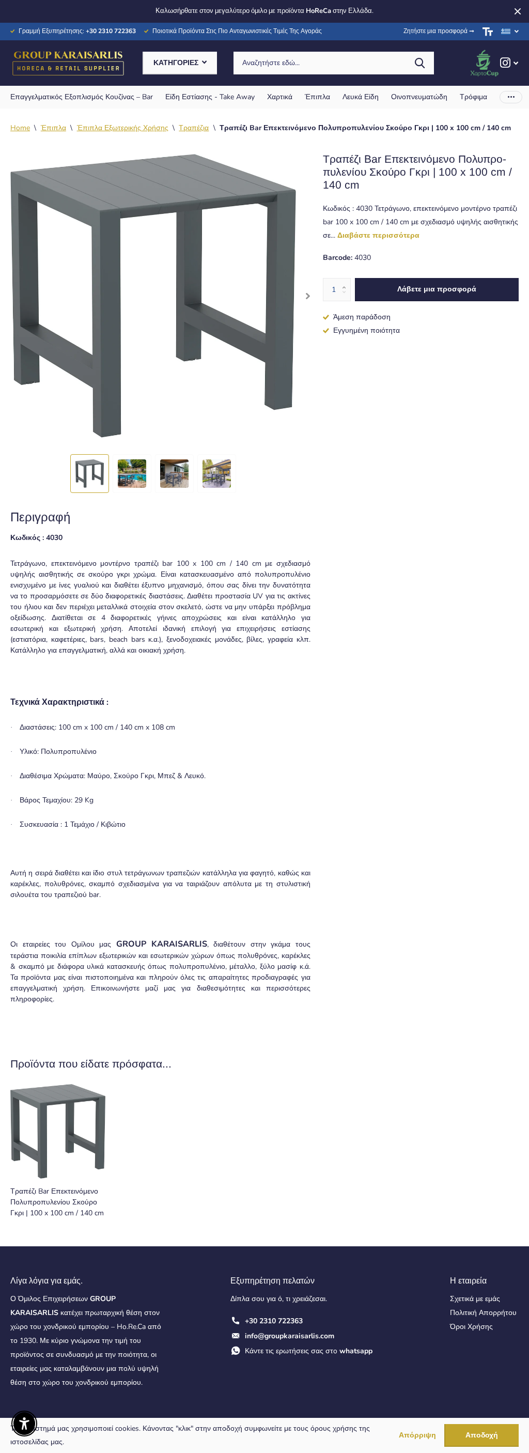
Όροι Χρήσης (471, 1327)
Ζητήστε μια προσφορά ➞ (438, 31)
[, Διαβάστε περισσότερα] (509, 62)
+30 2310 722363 (274, 1321)
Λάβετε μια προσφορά (436, 289)
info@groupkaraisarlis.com (289, 1336)
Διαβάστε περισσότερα (378, 235)
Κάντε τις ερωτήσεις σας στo (308, 1351)
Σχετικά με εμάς (475, 1299)
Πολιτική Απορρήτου (483, 1313)
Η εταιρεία (468, 1280)
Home (20, 128)
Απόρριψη (417, 1435)
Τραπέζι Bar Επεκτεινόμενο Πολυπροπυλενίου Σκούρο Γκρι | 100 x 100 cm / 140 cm (57, 1202)
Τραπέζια (194, 128)
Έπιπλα (53, 128)
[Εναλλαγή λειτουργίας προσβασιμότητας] (488, 31)
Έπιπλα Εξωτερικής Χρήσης (122, 128)
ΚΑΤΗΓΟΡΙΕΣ (176, 63)
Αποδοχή (481, 1435)
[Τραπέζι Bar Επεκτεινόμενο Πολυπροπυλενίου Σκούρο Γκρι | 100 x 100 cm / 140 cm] (57, 1131)
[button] (308, 296)
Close (517, 11)
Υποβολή (420, 63)
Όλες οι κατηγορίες (81, 97)
